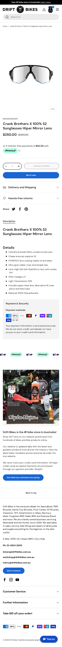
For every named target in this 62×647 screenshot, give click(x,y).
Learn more (45, 2)
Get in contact (13, 570)
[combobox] (31, 17)
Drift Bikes (13, 640)
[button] (50, 9)
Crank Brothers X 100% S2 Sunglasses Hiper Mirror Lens (31, 26)
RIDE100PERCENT (10, 119)
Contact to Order (42, 166)
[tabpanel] (31, 261)
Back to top (31, 493)
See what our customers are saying (23, 477)
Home (5, 26)
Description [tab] (9, 221)
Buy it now (31, 175)
